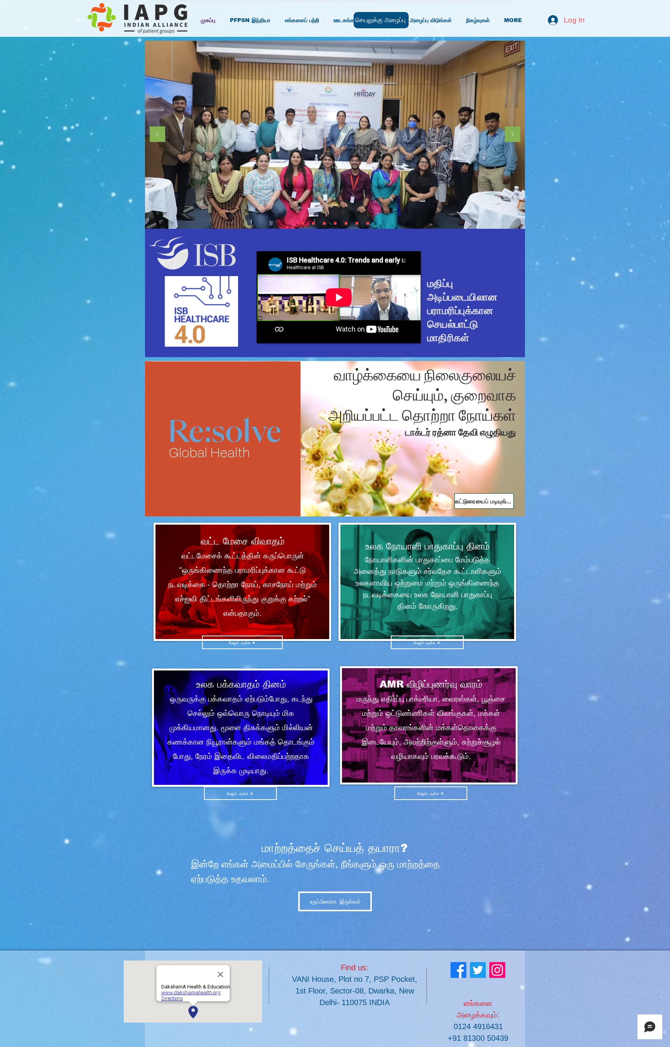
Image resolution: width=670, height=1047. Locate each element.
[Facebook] (458, 970)
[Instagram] (497, 970)
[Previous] (157, 134)
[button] (427, 642)
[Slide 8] (302, 223)
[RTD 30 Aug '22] (335, 223)
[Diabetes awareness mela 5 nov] (324, 223)
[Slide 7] (313, 223)
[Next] (512, 134)
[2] (357, 223)
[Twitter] (478, 970)
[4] (367, 223)
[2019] (346, 223)
